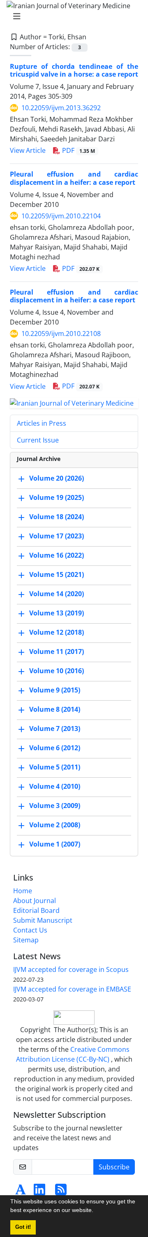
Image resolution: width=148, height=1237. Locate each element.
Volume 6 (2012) (54, 747)
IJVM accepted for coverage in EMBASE (72, 989)
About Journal (34, 900)
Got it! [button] (23, 1227)
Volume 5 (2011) (54, 767)
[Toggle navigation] (71, 16)
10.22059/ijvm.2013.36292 (61, 107)
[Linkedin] (39, 1191)
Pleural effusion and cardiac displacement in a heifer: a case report (74, 178)
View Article (28, 150)
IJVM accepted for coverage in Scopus (71, 969)
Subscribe (114, 1166)
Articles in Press (41, 423)
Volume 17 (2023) (56, 535)
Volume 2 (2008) (54, 824)
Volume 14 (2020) (56, 593)
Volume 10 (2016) (56, 670)
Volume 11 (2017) (56, 651)
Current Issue (38, 440)
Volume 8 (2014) (54, 709)
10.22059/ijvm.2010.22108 (61, 333)
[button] (96, 1211)
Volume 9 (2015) (54, 690)
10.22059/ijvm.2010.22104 (61, 215)
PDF (77, 150)
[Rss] (61, 1191)
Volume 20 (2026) (56, 478)
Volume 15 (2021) (56, 574)
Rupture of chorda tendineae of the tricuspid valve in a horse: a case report (74, 70)
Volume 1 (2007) (54, 844)
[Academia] (20, 1191)
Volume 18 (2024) (56, 516)
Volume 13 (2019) (56, 612)
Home (22, 890)
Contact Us (30, 930)
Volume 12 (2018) (56, 632)
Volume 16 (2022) (56, 555)
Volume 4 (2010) (54, 786)
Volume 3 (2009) (54, 805)
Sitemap (26, 939)
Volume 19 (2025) (56, 497)
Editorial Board (36, 910)
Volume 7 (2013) (54, 728)
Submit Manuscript (42, 920)
